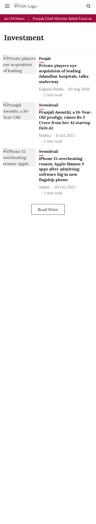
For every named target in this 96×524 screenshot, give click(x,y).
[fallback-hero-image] (21, 76)
